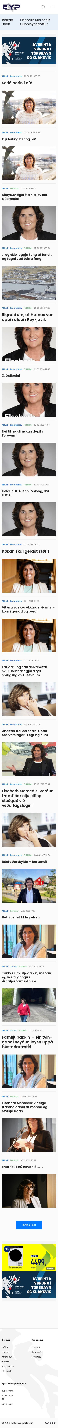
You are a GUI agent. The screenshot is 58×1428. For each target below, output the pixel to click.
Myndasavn (8, 1366)
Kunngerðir (37, 1352)
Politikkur (6, 1361)
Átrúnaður (7, 1356)
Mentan (5, 1352)
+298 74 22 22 (7, 1397)
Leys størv (36, 1356)
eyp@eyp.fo (7, 1390)
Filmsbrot (6, 1371)
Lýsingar (36, 1347)
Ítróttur (5, 1347)
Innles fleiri (29, 1225)
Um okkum (7, 1404)
